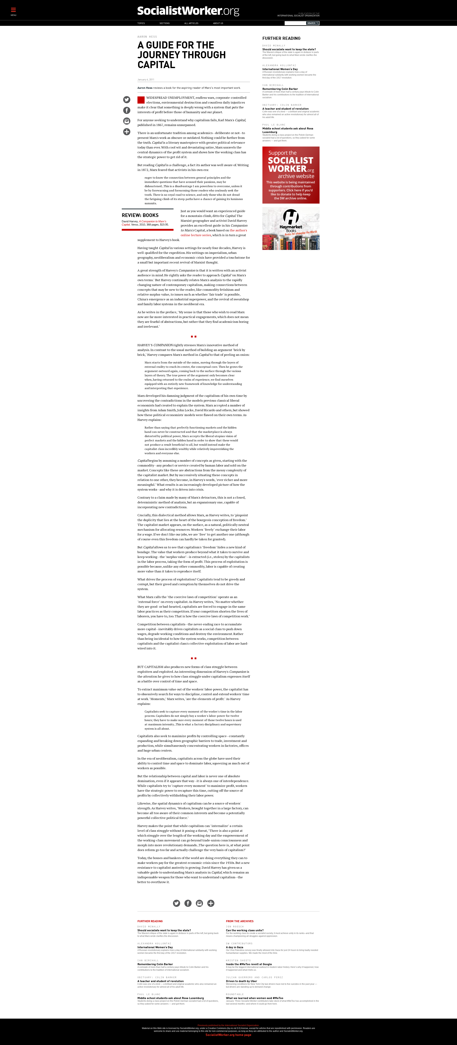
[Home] (203, 11)
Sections (165, 23)
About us (218, 23)
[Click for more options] (126, 134)
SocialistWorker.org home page (228, 1034)
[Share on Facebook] (126, 113)
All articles (191, 23)
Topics (141, 23)
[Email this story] (126, 123)
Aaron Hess (147, 36)
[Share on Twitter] (126, 102)
